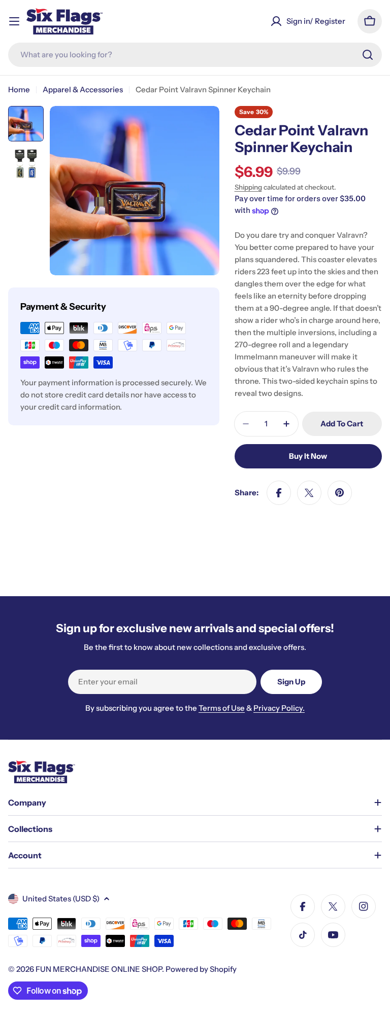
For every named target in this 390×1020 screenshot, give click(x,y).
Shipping (248, 187)
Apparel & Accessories (83, 89)
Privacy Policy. (279, 708)
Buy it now (308, 456)
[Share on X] (309, 493)
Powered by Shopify (201, 969)
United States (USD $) (61, 898)
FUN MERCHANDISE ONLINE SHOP (99, 969)
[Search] (368, 55)
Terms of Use (222, 708)
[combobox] (195, 55)
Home (19, 89)
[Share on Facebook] (279, 493)
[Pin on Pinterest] (340, 493)
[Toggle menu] (14, 21)
